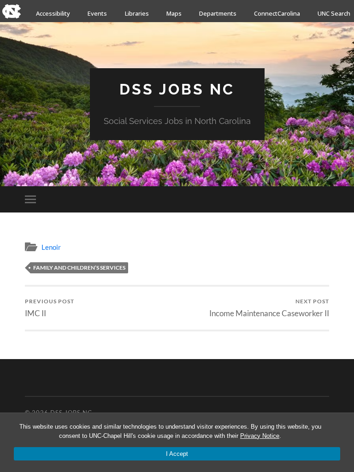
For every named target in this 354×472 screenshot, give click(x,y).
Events (97, 13)
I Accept (177, 453)
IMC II (49, 308)
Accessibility (53, 13)
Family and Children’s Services (79, 267)
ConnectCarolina (277, 13)
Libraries (137, 13)
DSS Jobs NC (177, 89)
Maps (174, 13)
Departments (217, 13)
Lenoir (51, 247)
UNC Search (334, 13)
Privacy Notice (259, 435)
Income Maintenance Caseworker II (269, 308)
